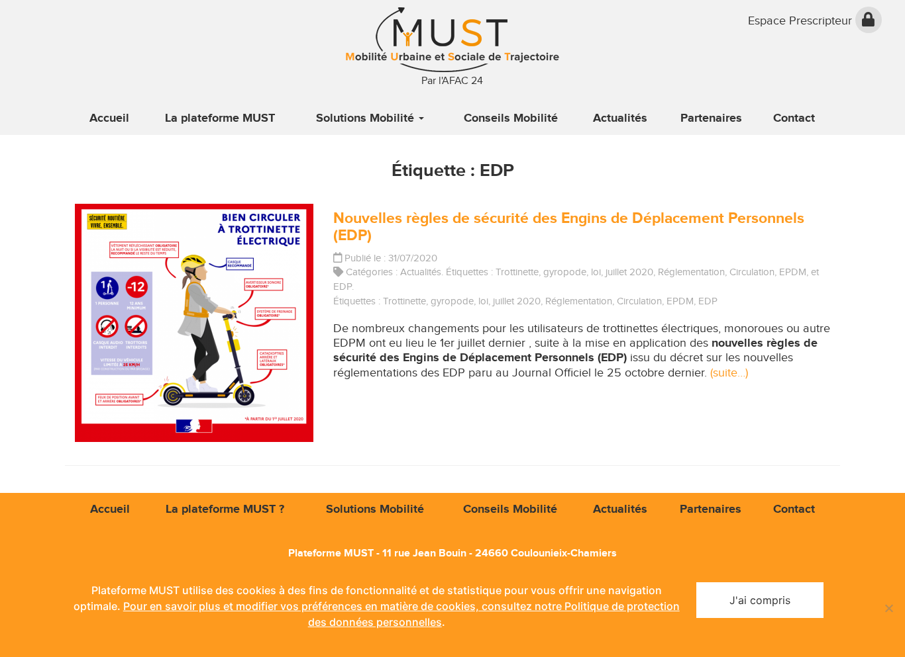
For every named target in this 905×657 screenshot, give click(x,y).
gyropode (564, 272)
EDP (342, 286)
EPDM (792, 272)
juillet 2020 (629, 272)
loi (596, 272)
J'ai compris (759, 600)
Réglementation (691, 272)
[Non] (888, 608)
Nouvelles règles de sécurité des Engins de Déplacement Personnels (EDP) (568, 227)
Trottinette (517, 272)
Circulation (751, 272)
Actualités (420, 272)
